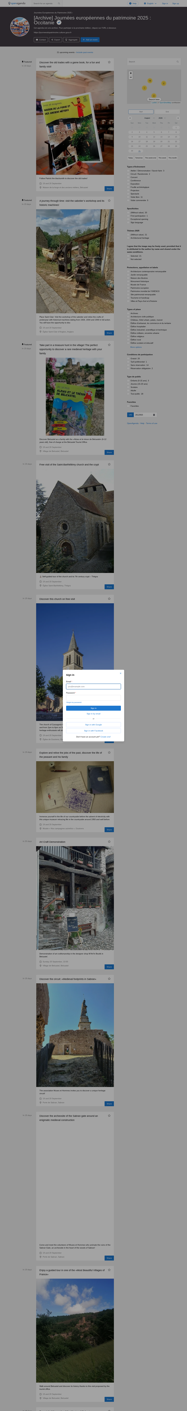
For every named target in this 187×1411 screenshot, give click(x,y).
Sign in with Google (93, 725)
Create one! (105, 737)
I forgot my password (73, 702)
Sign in (94, 708)
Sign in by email (93, 714)
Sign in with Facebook (93, 731)
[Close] (120, 673)
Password (71, 693)
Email (69, 681)
